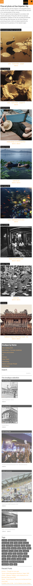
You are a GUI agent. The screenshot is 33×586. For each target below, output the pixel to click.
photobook (20, 553)
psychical (14, 556)
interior (16, 551)
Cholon (20, 543)
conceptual (17, 545)
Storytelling (5, 361)
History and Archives (8, 352)
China (15, 543)
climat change (9, 545)
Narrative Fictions (5, 108)
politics (4, 556)
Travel (24, 559)
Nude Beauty (5, 366)
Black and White (5, 225)
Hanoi (19, 548)
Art (3, 355)
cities (3, 545)
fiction (3, 548)
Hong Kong (4, 551)
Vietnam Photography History (16, 561)
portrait (8, 556)
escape (23, 545)
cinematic (26, 543)
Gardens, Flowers (5, 264)
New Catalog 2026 (5, 69)
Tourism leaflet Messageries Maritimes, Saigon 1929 (15, 573)
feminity (28, 545)
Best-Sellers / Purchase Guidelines (12, 350)
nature (9, 553)
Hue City (11, 551)
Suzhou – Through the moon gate (10, 571)
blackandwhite (5, 543)
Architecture (4, 303)
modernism (25, 551)
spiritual (13, 559)
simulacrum (25, 556)
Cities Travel (5, 359)
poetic (25, 553)
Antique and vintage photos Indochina (17, 540)
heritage (24, 548)
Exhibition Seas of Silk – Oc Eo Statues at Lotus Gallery (16, 583)
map (21, 551)
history (29, 548)
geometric (14, 548)
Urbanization (5, 561)
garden (8, 548)
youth (15, 564)
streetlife (19, 559)
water (11, 564)
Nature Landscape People (9, 364)
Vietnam (4, 357)
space (8, 559)
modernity (4, 553)
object (14, 553)
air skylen (4, 540)
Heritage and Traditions (7, 510)
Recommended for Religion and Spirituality (11, 30)
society (4, 559)
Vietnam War (5, 564)
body (11, 543)
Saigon (19, 556)
